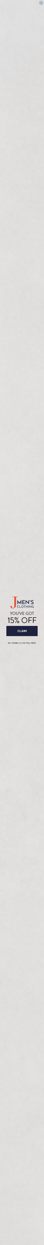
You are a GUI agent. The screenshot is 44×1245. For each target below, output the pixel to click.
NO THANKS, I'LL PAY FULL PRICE (22, 643)
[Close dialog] (41, 3)
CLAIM (22, 631)
